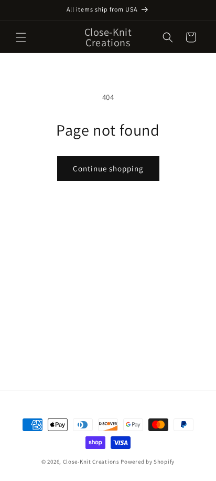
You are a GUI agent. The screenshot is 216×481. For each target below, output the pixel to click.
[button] (21, 37)
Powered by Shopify (148, 461)
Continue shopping (108, 168)
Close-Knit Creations (91, 461)
